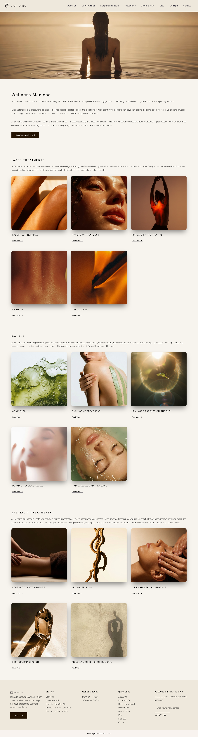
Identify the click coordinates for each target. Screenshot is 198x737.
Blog (162, 5)
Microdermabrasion (25, 662)
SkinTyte (18, 309)
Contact (187, 5)
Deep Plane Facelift (109, 5)
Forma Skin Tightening (147, 235)
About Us (71, 5)
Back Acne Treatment (86, 411)
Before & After (147, 5)
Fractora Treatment (85, 235)
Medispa (174, 5)
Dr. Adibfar (37, 697)
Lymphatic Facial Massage (149, 587)
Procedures (130, 5)
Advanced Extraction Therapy (152, 411)
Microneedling (82, 587)
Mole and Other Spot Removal (92, 662)
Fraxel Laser (80, 309)
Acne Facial (20, 411)
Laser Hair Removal (25, 235)
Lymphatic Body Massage (28, 587)
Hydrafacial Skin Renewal (89, 486)
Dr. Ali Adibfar (88, 5)
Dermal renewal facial (27, 486)
